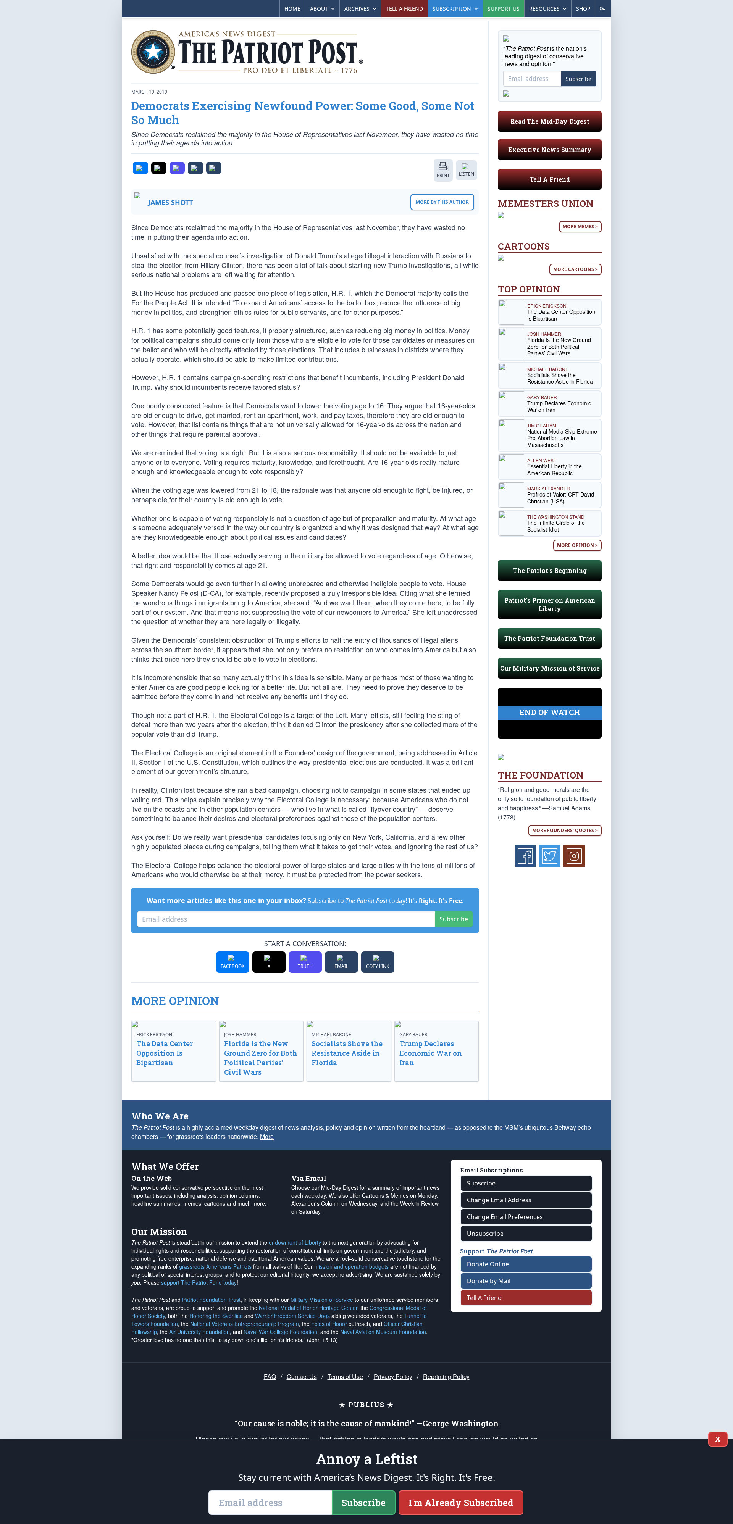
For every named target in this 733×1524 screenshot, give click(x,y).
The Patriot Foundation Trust (549, 638)
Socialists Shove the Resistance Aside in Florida (347, 1053)
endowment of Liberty (295, 1242)
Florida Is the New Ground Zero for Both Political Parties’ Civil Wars (260, 1057)
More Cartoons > (575, 269)
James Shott (170, 202)
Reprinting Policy (446, 1376)
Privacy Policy (393, 1376)
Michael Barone (331, 1034)
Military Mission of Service (322, 1299)
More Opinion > (577, 545)
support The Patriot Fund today (199, 1282)
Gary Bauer (413, 1034)
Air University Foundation (199, 1331)
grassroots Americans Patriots (215, 1266)
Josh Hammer (240, 1034)
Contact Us (302, 1376)
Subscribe (453, 919)
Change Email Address (499, 1200)
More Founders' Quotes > (565, 830)
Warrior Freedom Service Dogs (292, 1315)
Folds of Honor (329, 1323)
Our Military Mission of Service (550, 668)
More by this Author (442, 202)
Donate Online (488, 1264)
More (267, 1136)
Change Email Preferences (505, 1217)
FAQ (270, 1376)
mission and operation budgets (351, 1266)
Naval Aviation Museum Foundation (383, 1331)
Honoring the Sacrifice (216, 1315)
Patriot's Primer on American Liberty (549, 604)
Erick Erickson (154, 1034)
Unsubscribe (485, 1233)
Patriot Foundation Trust (211, 1299)
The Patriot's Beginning (550, 570)
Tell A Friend (550, 179)
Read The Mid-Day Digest (549, 121)
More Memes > (580, 226)
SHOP (583, 8)
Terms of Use (345, 1376)
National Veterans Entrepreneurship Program (244, 1323)
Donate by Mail (488, 1281)
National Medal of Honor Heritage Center (308, 1307)
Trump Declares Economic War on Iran (430, 1053)
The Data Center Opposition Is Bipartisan (164, 1053)
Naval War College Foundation (280, 1331)
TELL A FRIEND (404, 8)
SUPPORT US (504, 8)
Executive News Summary (550, 149)
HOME (292, 8)
